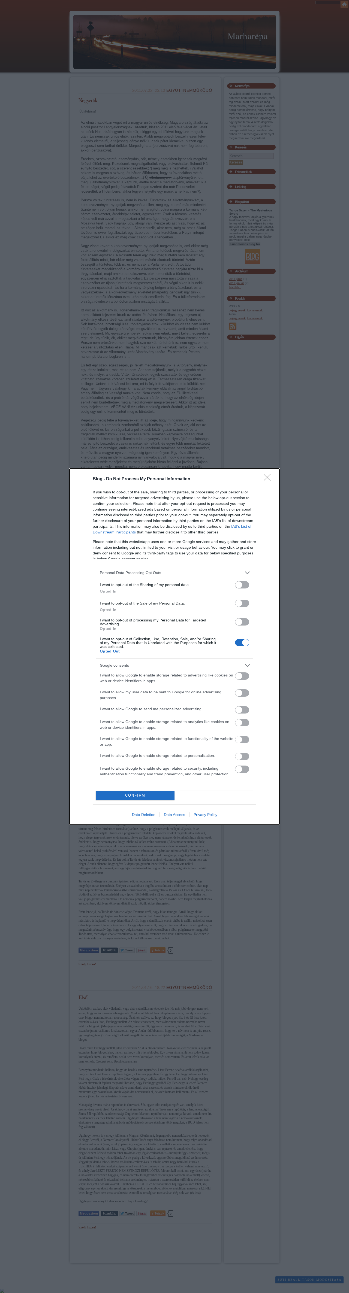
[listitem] (174, 573)
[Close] (269, 479)
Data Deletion (143, 814)
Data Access (174, 814)
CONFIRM (135, 795)
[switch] (242, 584)
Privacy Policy (205, 814)
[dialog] (174, 647)
